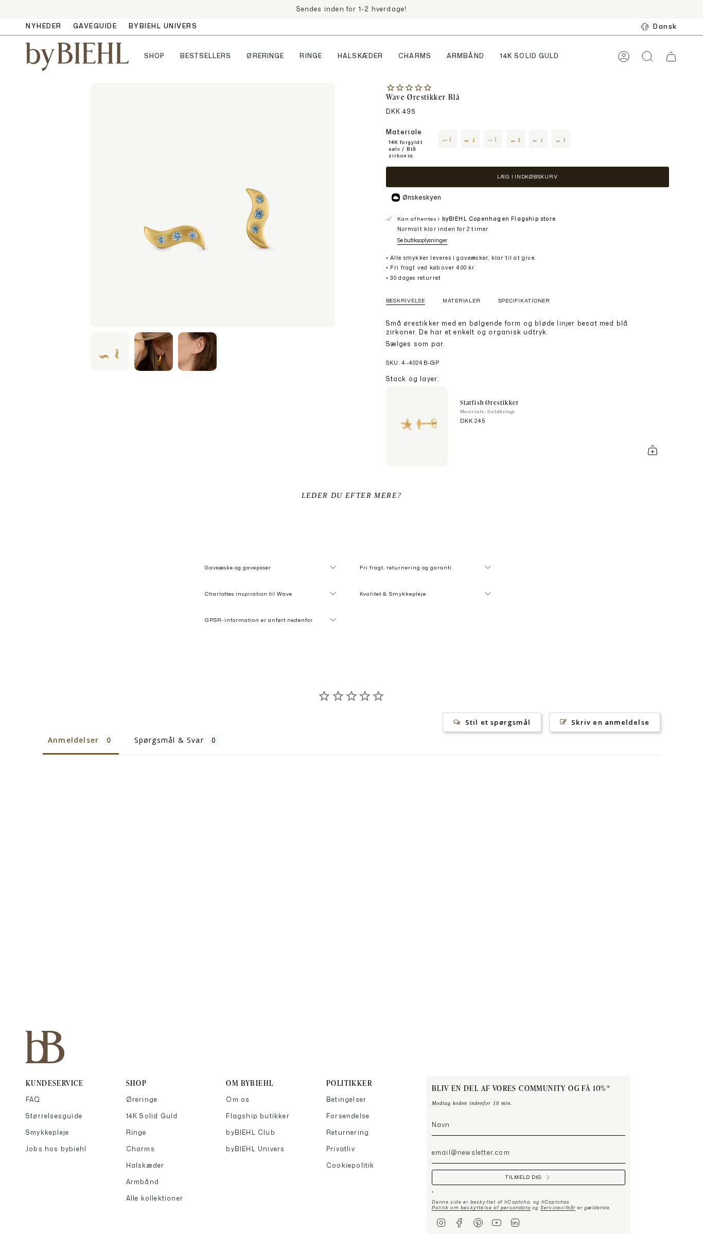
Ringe (136, 1132)
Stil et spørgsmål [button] (498, 722)
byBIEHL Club (250, 1132)
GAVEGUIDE (95, 26)
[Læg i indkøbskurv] (652, 450)
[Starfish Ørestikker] (417, 426)
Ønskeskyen (421, 197)
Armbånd (142, 1181)
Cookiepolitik (350, 1165)
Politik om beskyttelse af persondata (481, 1207)
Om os (238, 1099)
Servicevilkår (558, 1207)
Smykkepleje (47, 1132)
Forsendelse (348, 1116)
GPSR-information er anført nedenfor (259, 619)
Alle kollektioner (154, 1198)
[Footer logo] (45, 1047)
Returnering (347, 1132)
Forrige (90, 205)
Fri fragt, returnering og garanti (406, 567)
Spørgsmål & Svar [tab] (169, 740)
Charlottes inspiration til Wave (248, 593)
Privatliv (340, 1148)
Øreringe (142, 1099)
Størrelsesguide (54, 1116)
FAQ (33, 1099)
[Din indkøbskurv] (671, 56)
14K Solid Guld (152, 1116)
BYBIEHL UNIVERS (163, 26)
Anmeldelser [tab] (73, 740)
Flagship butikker (257, 1116)
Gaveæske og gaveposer (238, 567)
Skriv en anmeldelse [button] (610, 722)
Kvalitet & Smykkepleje (393, 593)
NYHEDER (44, 26)
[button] (154, 57)
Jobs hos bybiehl (56, 1148)
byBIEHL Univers (255, 1148)
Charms (140, 1148)
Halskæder (145, 1165)
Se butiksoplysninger (422, 240)
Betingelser (346, 1099)
